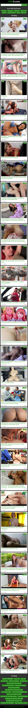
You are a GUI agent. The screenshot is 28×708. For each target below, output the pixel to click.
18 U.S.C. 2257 (20, 706)
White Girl (23, 12)
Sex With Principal (22, 696)
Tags (9, 706)
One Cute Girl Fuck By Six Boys (9, 696)
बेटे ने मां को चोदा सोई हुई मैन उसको (19, 692)
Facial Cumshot (12, 12)
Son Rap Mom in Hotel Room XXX (14, 689)
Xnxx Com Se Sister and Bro (14, 694)
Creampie (3, 10)
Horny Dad (17, 678)
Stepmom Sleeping (14, 681)
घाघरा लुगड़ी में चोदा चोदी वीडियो (7, 703)
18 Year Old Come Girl (8, 685)
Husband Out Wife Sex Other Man (14, 698)
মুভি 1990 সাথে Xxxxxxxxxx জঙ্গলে (14, 700)
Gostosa (4, 12)
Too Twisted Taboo (6, 692)
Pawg (18, 12)
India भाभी (23, 678)
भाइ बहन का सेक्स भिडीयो (8, 678)
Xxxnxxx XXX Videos (20, 685)
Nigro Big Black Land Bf (21, 703)
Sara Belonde (4, 681)
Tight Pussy (24, 10)
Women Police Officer (14, 687)
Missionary (10, 10)
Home (5, 706)
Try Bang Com (23, 681)
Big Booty (16, 10)
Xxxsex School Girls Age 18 (14, 683)
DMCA (13, 706)
